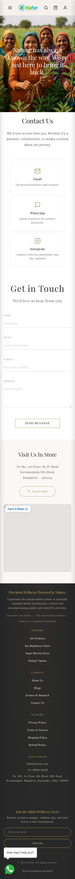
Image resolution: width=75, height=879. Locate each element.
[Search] (46, 7)
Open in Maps (40, 491)
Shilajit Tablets (37, 660)
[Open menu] (10, 8)
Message (9, 381)
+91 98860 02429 (37, 770)
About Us (37, 680)
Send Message (37, 423)
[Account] (65, 7)
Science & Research (37, 695)
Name (7, 315)
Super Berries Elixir (37, 653)
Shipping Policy (37, 737)
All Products (37, 638)
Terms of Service (37, 730)
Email (7, 337)
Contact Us (37, 702)
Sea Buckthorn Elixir (37, 646)
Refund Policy (37, 745)
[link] (37, 177)
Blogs (37, 688)
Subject (9, 359)
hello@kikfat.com (37, 763)
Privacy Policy (37, 722)
